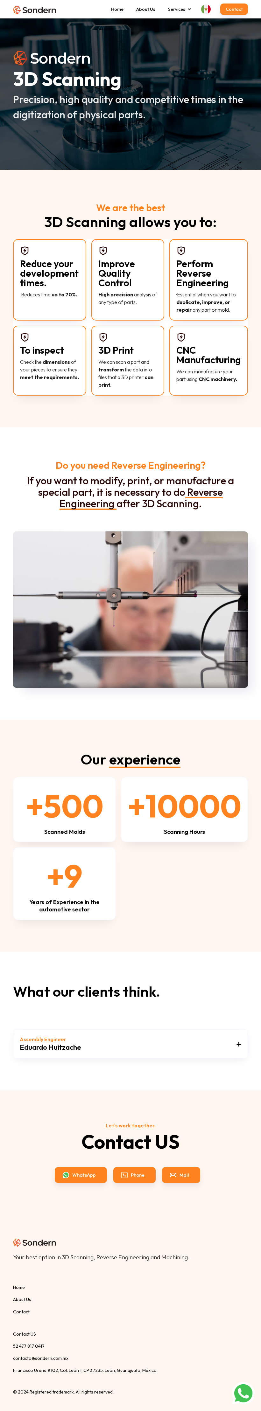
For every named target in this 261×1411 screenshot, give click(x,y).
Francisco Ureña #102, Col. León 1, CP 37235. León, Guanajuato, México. (85, 1370)
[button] (177, 9)
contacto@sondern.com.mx (40, 1358)
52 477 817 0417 (29, 1346)
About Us (145, 9)
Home (117, 9)
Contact (234, 9)
